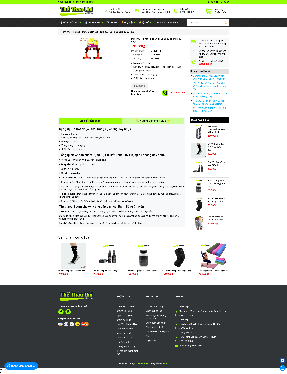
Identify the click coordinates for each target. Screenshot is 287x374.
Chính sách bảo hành (156, 323)
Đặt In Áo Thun (124, 320)
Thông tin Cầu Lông (126, 346)
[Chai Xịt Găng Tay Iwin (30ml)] (198, 168)
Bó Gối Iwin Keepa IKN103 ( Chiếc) (176, 271)
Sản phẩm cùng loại (74, 237)
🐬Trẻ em (112, 22)
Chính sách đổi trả (154, 327)
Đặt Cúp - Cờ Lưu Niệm (127, 324)
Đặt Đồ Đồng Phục (125, 315)
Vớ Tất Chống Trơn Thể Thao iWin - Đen (217, 147)
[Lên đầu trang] (283, 352)
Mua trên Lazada (125, 337)
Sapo (165, 363)
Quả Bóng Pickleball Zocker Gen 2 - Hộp (216, 129)
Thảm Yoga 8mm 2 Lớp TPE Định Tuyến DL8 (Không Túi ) (221, 271)
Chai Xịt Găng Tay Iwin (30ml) (105, 271)
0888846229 (206, 64)
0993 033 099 (187, 12)
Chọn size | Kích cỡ (126, 306)
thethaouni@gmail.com (190, 345)
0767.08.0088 (186, 341)
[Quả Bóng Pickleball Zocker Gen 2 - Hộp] (198, 132)
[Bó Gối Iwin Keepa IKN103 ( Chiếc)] (198, 204)
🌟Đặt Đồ (144, 22)
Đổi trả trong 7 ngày (120, 12)
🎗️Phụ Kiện (127, 22)
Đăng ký (225, 2)
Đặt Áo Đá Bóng (124, 311)
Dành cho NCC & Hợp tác (157, 331)
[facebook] (61, 311)
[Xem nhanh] (73, 256)
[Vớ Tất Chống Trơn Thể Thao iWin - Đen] (198, 150)
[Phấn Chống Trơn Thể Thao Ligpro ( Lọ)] (198, 186)
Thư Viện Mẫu (123, 342)
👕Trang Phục (93, 22)
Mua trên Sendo (124, 333)
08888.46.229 (186, 328)
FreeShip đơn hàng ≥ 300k (156, 12)
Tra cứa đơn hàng (154, 306)
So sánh (4, 369)
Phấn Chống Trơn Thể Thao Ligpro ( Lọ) (216, 183)
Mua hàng (79, 276)
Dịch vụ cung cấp (154, 311)
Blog (148, 336)
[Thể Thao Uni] (76, 10)
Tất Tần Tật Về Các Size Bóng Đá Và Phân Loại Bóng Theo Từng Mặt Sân (210, 86)
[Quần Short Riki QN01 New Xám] (198, 222)
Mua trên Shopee (125, 329)
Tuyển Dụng (151, 340)
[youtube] (68, 311)
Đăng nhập (213, 2)
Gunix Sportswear (166, 22)
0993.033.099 (177, 92)
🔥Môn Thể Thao (70, 22)
